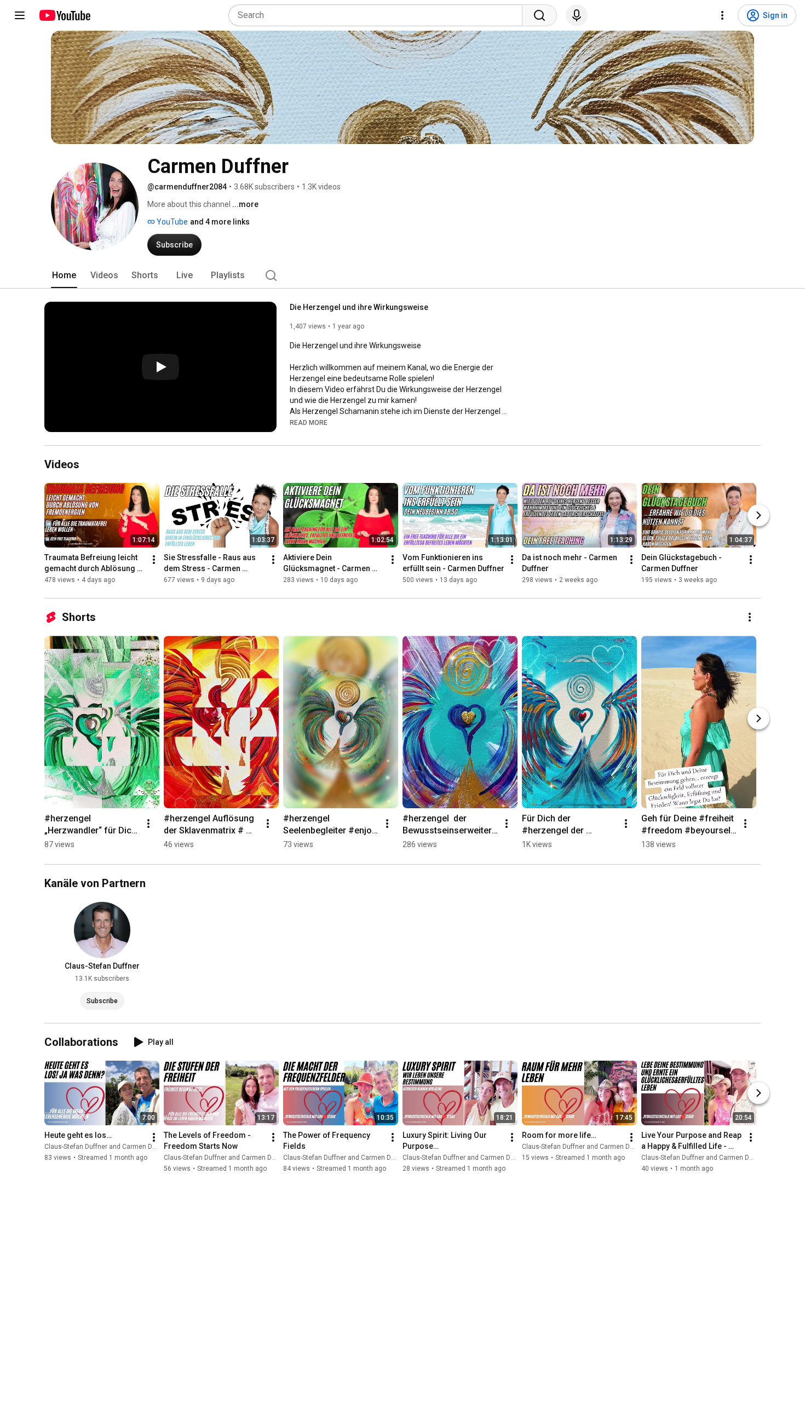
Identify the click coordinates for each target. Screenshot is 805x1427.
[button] (308, 422)
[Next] (758, 515)
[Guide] (19, 15)
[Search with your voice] (577, 15)
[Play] (160, 367)
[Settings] (722, 15)
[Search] (539, 15)
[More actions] (154, 560)
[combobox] (379, 15)
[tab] (64, 275)
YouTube (171, 221)
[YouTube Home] (64, 15)
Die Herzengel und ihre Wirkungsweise (359, 307)
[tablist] (402, 275)
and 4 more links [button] (220, 221)
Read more (308, 423)
